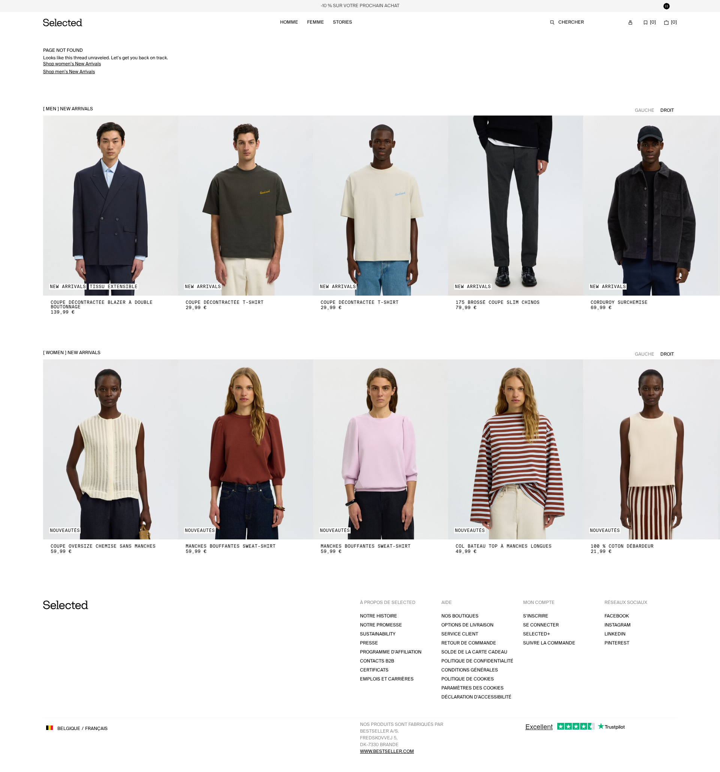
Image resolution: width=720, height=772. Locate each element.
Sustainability (378, 634)
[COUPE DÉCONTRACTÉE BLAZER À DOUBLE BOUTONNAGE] (110, 206)
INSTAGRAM (617, 625)
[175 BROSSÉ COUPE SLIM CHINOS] (515, 206)
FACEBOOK (616, 616)
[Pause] (666, 6)
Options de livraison (467, 625)
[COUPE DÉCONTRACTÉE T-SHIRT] (245, 206)
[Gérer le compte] (630, 22)
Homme (289, 22)
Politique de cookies (467, 679)
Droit (667, 110)
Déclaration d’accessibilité (476, 697)
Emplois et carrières (387, 679)
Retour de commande (468, 643)
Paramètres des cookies (472, 688)
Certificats (374, 670)
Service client (459, 634)
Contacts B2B (377, 661)
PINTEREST (616, 643)
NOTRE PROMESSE (381, 625)
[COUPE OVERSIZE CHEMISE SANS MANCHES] (110, 449)
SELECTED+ (536, 634)
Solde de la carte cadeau (474, 652)
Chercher (571, 22)
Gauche (644, 110)
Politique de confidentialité (477, 661)
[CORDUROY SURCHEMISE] (650, 206)
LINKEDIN (615, 634)
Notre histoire (378, 616)
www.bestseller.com (387, 751)
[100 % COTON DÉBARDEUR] (650, 449)
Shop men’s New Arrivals (69, 72)
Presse (369, 643)
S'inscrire (535, 616)
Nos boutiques (459, 616)
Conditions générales (469, 670)
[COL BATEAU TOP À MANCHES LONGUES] (515, 449)
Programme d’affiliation (391, 652)
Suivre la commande (549, 643)
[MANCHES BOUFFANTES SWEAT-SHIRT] (245, 449)
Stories (342, 22)
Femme (315, 22)
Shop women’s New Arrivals (72, 64)
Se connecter (541, 625)
